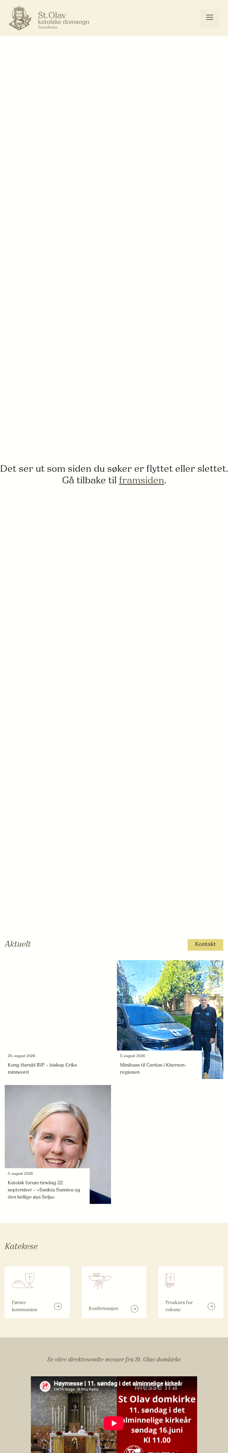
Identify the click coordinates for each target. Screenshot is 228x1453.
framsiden (141, 481)
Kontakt (205, 944)
